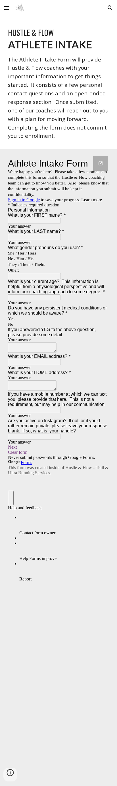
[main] (58, 82)
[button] (7, 8)
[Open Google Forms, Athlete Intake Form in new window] (100, 163)
